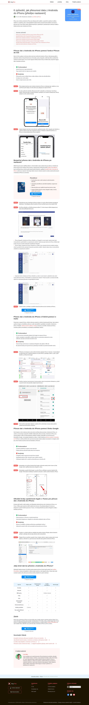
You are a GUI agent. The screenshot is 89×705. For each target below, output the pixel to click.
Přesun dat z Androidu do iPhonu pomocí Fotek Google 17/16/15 (30, 40)
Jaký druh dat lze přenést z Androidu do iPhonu (26, 44)
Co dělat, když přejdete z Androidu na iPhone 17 (25, 641)
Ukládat (52, 1)
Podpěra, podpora (76, 1)
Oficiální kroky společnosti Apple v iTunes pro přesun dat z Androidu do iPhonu (33, 42)
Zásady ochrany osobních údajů (65, 702)
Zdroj (67, 1)
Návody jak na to (51, 691)
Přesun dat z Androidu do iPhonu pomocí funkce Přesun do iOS (29, 34)
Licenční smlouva (77, 702)
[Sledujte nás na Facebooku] (68, 695)
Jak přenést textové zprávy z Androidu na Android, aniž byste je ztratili (30, 640)
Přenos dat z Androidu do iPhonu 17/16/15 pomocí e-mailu (28, 37)
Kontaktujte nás (34, 689)
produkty (60, 1)
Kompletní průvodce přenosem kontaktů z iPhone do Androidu (29, 638)
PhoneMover (33, 178)
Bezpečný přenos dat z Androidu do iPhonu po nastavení (28, 36)
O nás (32, 686)
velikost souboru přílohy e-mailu (28, 325)
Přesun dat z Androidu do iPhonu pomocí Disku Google (28, 39)
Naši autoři (33, 691)
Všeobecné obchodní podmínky (50, 702)
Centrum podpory (51, 686)
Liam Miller (34, 16)
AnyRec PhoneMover (52, 167)
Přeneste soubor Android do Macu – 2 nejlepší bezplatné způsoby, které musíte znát (34, 643)
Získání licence (51, 689)
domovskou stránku (35, 676)
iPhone (39, 16)
